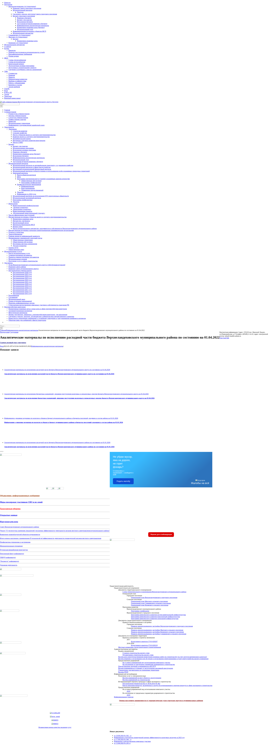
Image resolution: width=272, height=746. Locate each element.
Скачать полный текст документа (13, 343)
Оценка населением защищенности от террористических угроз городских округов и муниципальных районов (161, 700)
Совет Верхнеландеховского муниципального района (19, 527)
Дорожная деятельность (8, 565)
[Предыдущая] (1, 451)
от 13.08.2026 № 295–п (122, 743)
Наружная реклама (9, 522)
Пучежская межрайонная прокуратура (14, 550)
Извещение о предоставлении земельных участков (132, 741)
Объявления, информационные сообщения (20, 495)
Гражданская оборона (10, 509)
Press (2, 346)
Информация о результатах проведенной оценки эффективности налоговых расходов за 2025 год (149, 737)
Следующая (14, 332)
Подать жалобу (123, 481)
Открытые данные (8, 515)
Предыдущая (4, 332)
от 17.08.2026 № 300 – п (122, 739)
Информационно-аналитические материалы (47, 346)
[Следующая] (2, 451)
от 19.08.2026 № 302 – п (122, 736)
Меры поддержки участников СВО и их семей (21, 502)
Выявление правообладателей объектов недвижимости (20, 534)
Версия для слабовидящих (161, 534)
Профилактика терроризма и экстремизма (15, 542)
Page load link (224, 338)
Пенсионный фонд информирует (12, 554)
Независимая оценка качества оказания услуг (54, 727)
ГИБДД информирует (8, 557)
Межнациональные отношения (11, 546)
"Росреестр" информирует (9, 561)
